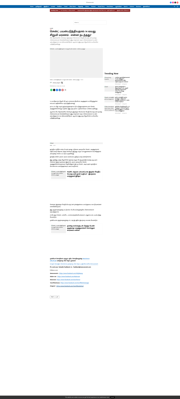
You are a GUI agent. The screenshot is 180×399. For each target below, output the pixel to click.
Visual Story (101, 7)
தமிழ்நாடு (38, 7)
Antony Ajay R (56, 83)
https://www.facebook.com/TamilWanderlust (70, 286)
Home (31, 7)
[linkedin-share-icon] (60, 91)
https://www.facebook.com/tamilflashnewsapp (74, 283)
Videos (87, 7)
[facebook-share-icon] (57, 91)
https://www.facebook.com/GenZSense (68, 280)
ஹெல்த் (80, 7)
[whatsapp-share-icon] (51, 91)
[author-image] (51, 83)
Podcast (93, 7)
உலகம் (53, 7)
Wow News (73, 7)
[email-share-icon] (62, 91)
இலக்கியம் (146, 7)
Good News (110, 7)
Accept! (112, 397)
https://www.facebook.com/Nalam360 (68, 276)
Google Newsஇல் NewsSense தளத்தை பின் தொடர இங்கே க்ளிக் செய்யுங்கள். (74, 264)
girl (57, 297)
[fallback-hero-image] (109, 79)
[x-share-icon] (54, 91)
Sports (126, 7)
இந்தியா (46, 7)
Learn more (106, 397)
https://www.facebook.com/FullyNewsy (71, 273)
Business (138, 7)
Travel (65, 7)
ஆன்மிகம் (118, 7)
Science (132, 7)
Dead (52, 297)
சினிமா (59, 7)
